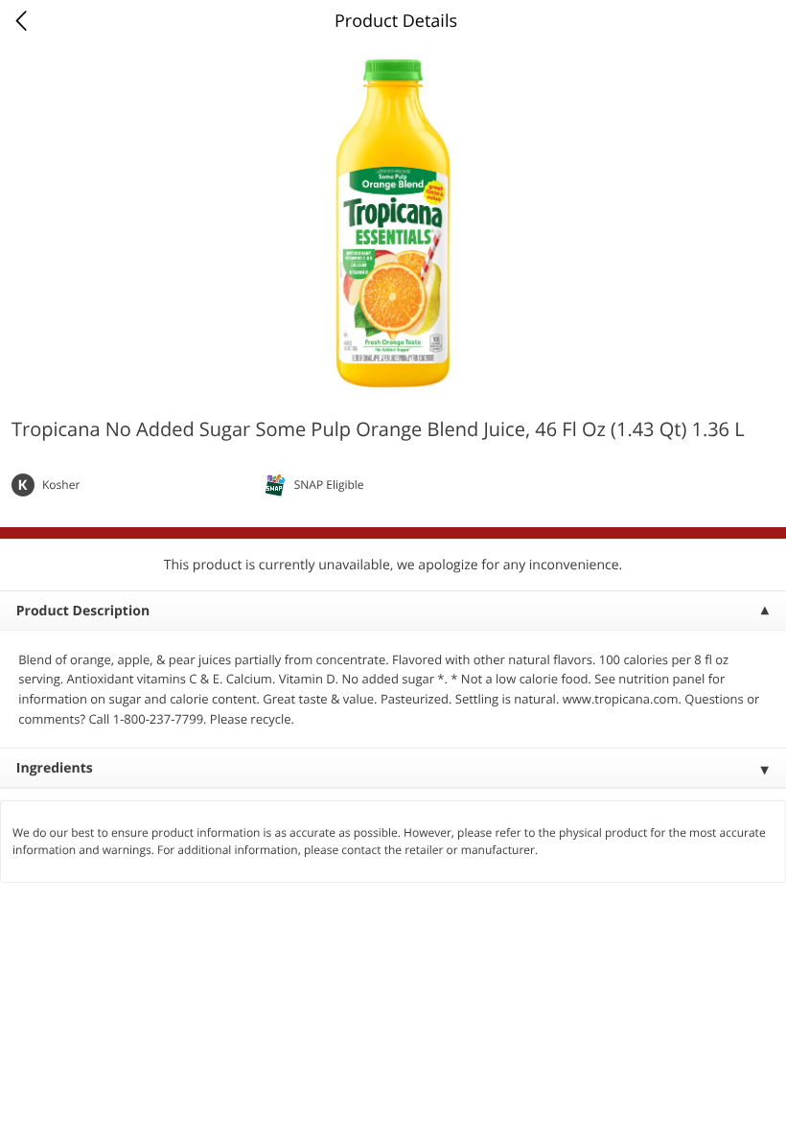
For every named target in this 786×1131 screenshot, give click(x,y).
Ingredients (54, 768)
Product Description (83, 611)
